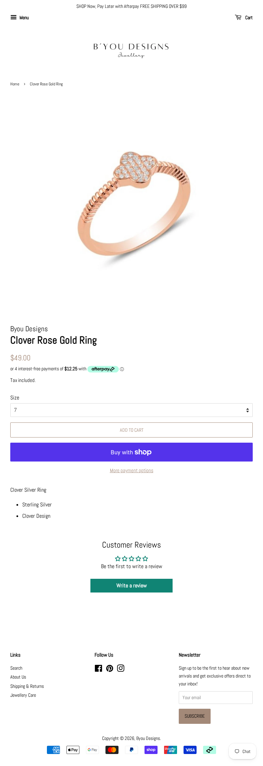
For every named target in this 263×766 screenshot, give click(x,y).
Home (14, 84)
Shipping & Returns (27, 686)
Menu (23, 17)
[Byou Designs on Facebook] (98, 670)
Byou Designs (148, 738)
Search (16, 668)
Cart (248, 17)
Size (14, 397)
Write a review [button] (131, 585)
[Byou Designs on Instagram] (120, 670)
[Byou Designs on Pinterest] (109, 670)
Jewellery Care (23, 695)
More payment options (131, 470)
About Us (18, 677)
